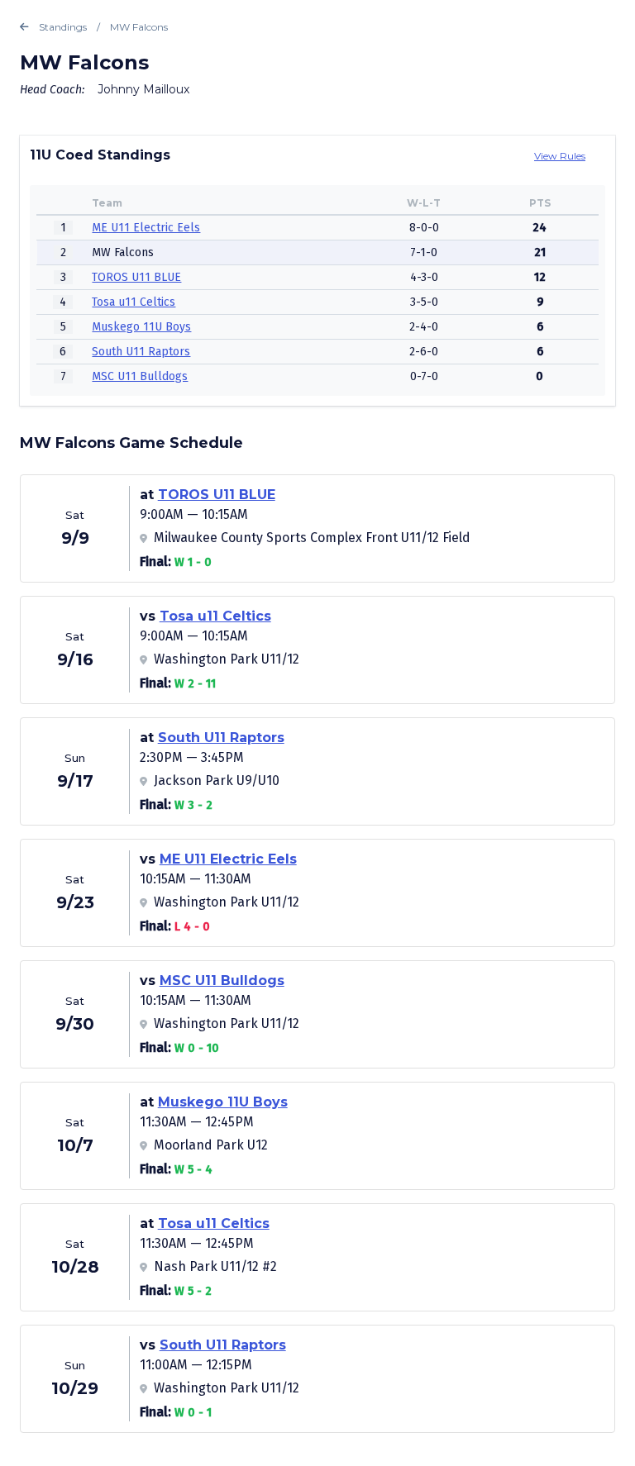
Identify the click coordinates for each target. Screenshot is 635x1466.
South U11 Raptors (141, 352)
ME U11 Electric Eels (146, 228)
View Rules (559, 156)
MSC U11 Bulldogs (140, 376)
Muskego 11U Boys (141, 327)
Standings (63, 27)
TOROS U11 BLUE (136, 277)
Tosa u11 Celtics (133, 302)
